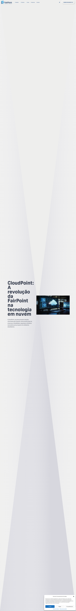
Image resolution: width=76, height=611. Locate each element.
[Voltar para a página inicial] (6, 2)
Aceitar (50, 606)
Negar (60, 606)
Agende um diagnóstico (68, 2)
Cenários (22, 2)
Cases (28, 2)
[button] (73, 596)
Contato (38, 2)
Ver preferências (69, 606)
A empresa (33, 2)
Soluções (17, 2)
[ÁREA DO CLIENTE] (59, 2)
